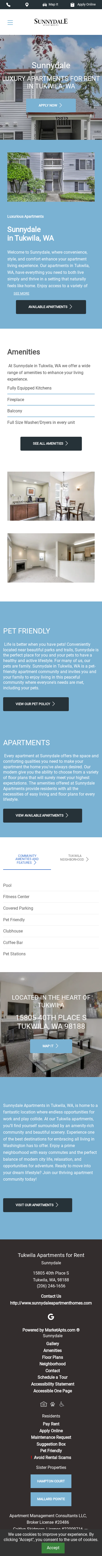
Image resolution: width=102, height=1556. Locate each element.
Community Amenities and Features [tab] (27, 859)
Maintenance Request (51, 1437)
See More (21, 293)
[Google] (51, 1316)
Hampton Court (51, 1481)
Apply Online (86, 4)
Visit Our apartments (35, 1205)
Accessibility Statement (52, 1384)
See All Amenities (48, 443)
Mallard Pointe (51, 1499)
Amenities (52, 1350)
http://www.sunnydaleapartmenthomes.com (51, 1303)
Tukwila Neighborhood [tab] (72, 857)
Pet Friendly (51, 1450)
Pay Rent (51, 1423)
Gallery (52, 1343)
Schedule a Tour (52, 1377)
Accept (53, 1547)
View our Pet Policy (33, 704)
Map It (53, 4)
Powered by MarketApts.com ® (51, 1330)
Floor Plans (52, 1357)
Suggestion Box (51, 1444)
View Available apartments (40, 815)
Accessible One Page (52, 1390)
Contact (53, 1370)
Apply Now (48, 105)
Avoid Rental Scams (51, 1457)
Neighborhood (52, 1363)
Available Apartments (48, 307)
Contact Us (51, 1296)
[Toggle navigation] (10, 22)
